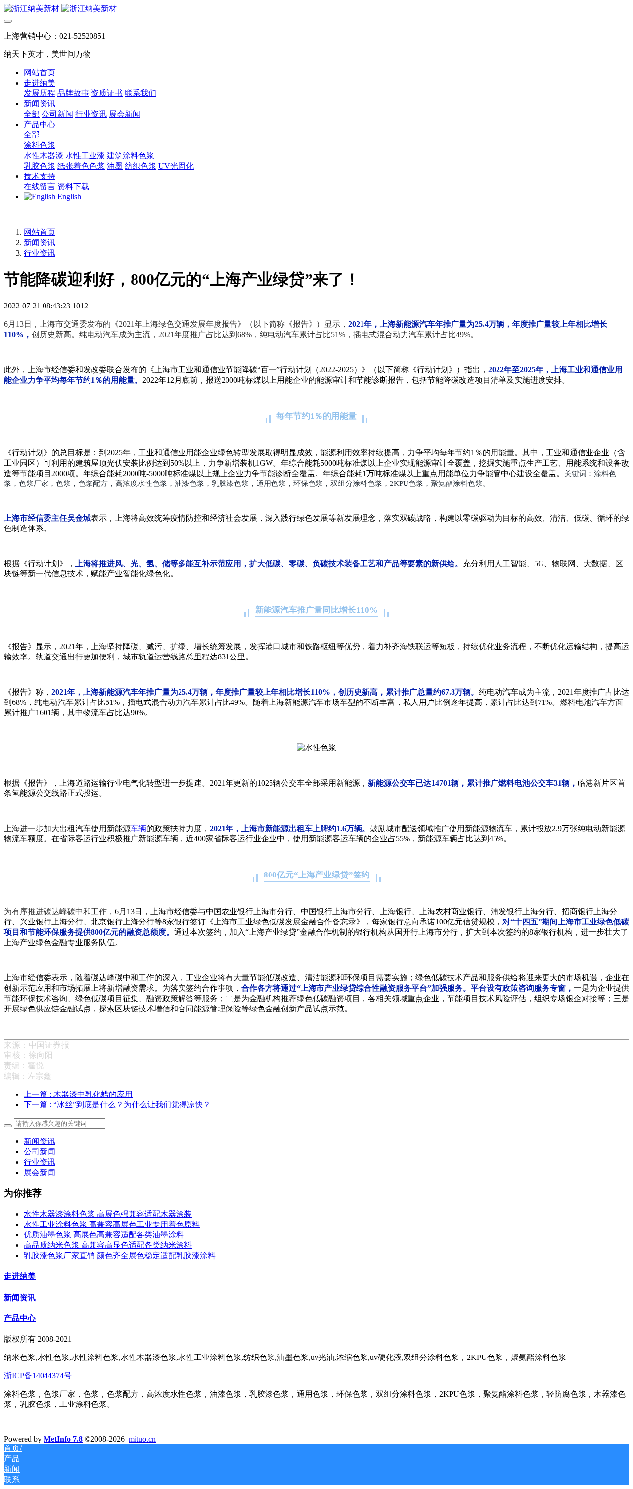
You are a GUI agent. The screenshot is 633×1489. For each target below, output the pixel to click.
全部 (32, 114)
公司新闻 (39, 1151)
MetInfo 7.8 (63, 1439)
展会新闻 (39, 1172)
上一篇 (78, 1094)
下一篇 (117, 1104)
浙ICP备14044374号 (38, 1375)
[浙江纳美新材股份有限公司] (316, 9)
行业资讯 (39, 253)
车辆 (138, 828)
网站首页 (39, 72)
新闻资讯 (39, 242)
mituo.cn (142, 1439)
